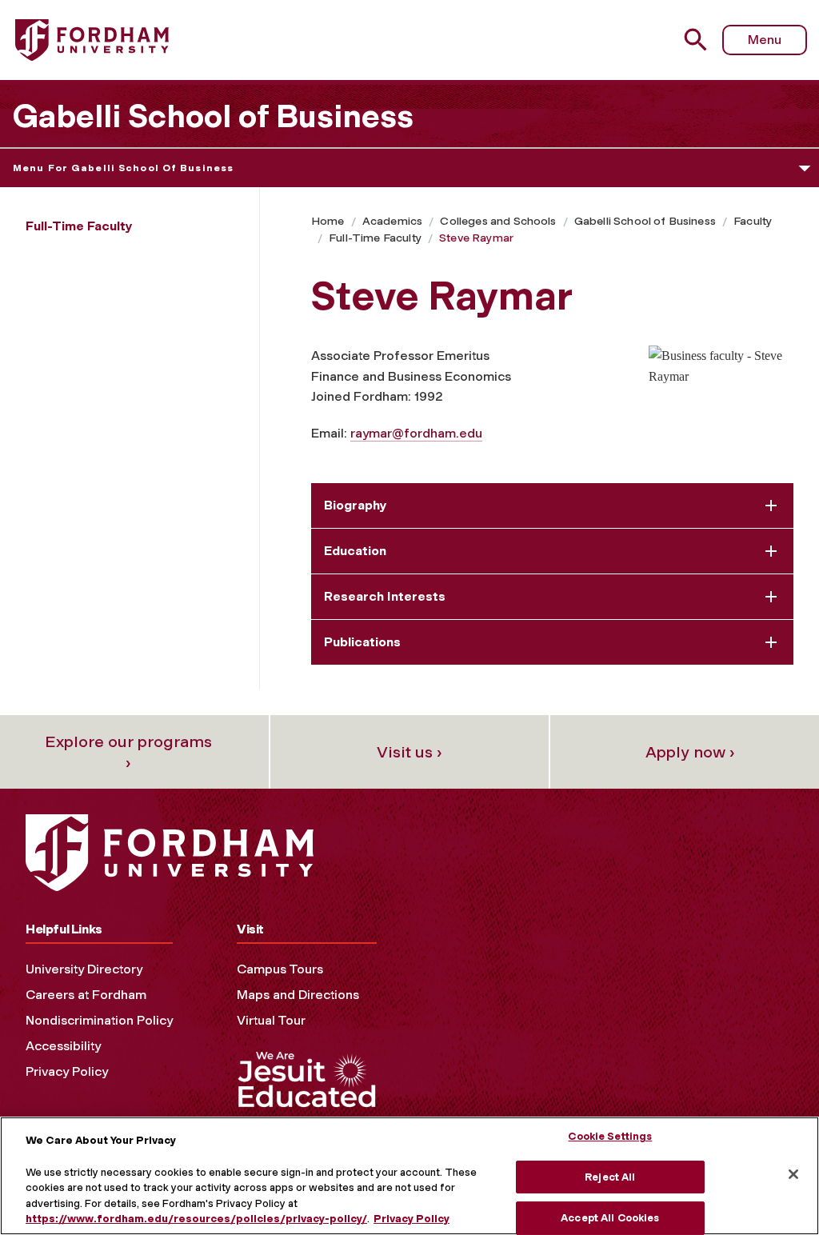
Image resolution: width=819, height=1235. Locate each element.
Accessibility (63, 1045)
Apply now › (690, 751)
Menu (764, 39)
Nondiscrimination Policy (99, 1020)
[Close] (793, 1174)
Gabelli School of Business (212, 116)
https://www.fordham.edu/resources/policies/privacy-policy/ (196, 1219)
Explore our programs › (128, 752)
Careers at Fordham (86, 994)
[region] (409, 1176)
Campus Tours (280, 969)
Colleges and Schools (498, 221)
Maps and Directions (298, 994)
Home (328, 221)
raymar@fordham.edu (416, 433)
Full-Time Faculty (375, 238)
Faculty (752, 221)
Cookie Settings (610, 1136)
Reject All (610, 1177)
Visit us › (409, 751)
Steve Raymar (476, 238)
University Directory (84, 969)
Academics (392, 221)
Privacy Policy (67, 1071)
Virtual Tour (271, 1020)
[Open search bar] (698, 39)
